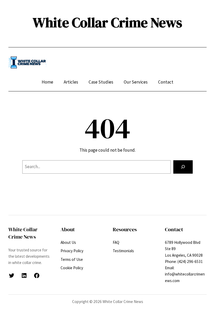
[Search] (183, 167)
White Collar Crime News (107, 22)
